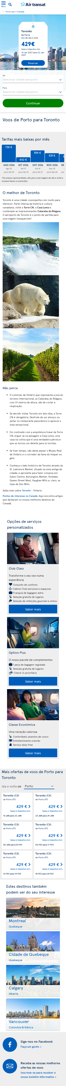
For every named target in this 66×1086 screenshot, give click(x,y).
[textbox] (33, 79)
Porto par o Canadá (15, 11)
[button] (33, 103)
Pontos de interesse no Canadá (20, 496)
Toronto (26, 490)
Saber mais (33, 609)
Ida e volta (9, 786)
